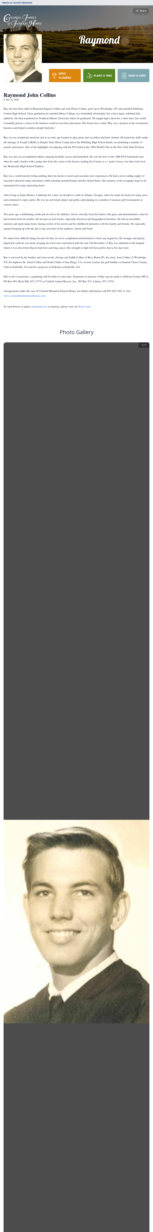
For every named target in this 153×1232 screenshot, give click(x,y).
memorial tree (39, 306)
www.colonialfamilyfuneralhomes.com (25, 295)
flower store (84, 306)
